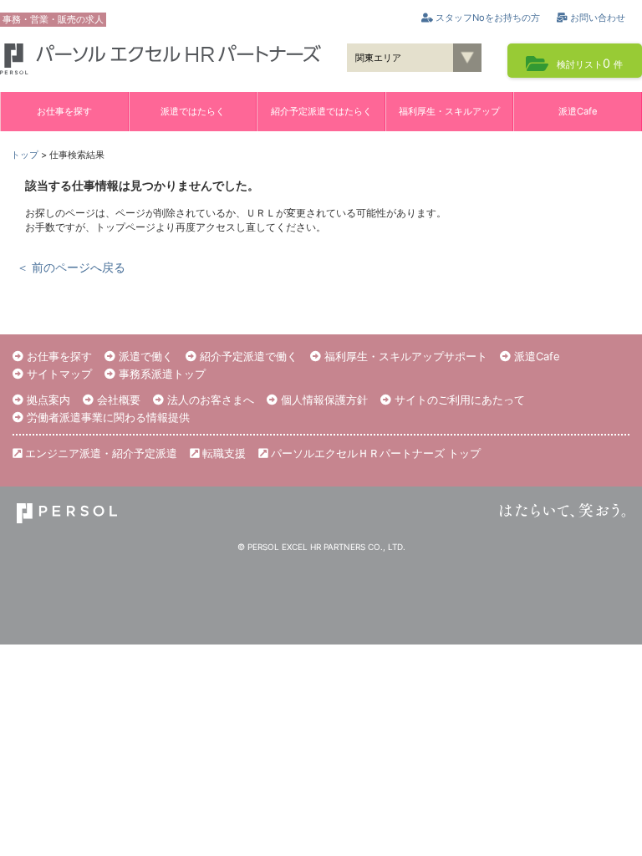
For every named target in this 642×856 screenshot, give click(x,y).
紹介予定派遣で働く (247, 356)
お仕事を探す (64, 111)
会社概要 (117, 399)
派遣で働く (144, 356)
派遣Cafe (578, 111)
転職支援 (222, 453)
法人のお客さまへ (209, 399)
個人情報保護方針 (323, 399)
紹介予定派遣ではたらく (321, 111)
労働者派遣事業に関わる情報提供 (106, 417)
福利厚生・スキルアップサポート (404, 356)
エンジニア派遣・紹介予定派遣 (99, 453)
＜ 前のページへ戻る (71, 267)
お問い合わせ (596, 17)
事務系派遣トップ (160, 373)
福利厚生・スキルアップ (449, 111)
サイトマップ (57, 373)
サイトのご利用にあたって (458, 399)
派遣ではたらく (192, 111)
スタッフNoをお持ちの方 (486, 17)
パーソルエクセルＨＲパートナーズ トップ (374, 453)
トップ (24, 154)
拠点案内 (46, 399)
